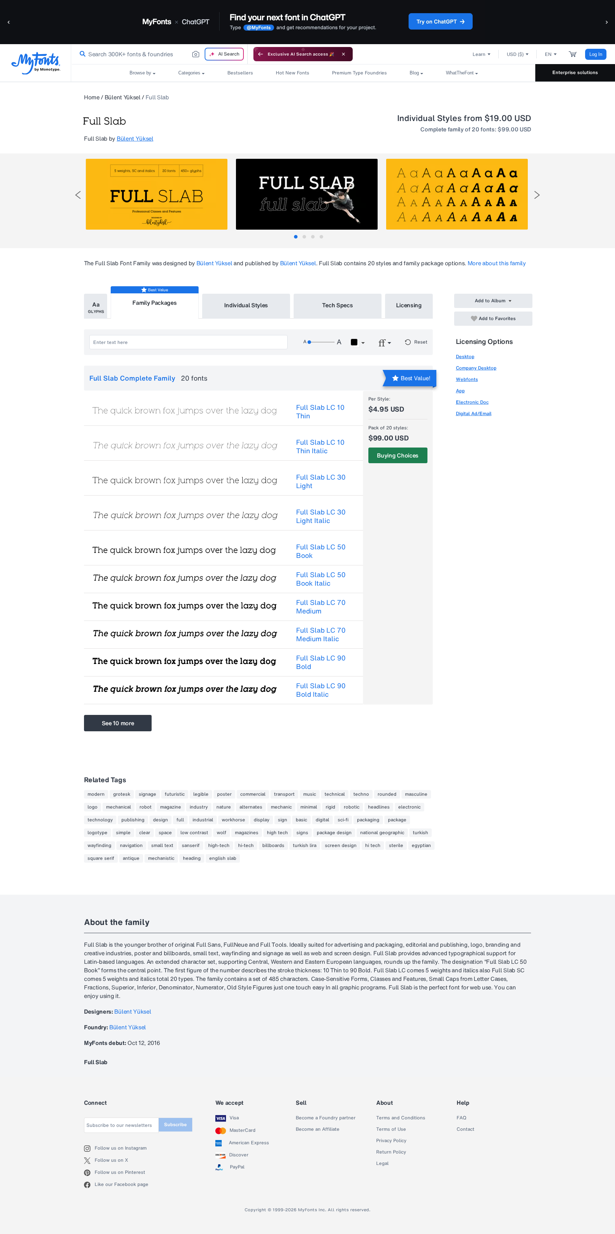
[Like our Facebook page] (89, 1185)
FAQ (461, 1118)
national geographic (382, 833)
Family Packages (154, 302)
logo (93, 807)
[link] (81, 54)
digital (322, 820)
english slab (222, 858)
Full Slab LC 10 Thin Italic (320, 446)
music (309, 794)
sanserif (191, 845)
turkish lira (304, 845)
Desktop (465, 356)
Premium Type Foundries (359, 72)
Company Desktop (476, 368)
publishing (132, 820)
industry (199, 807)
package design (334, 833)
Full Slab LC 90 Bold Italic (321, 690)
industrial (203, 820)
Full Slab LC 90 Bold (321, 662)
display (261, 820)
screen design (341, 845)
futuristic (175, 794)
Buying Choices (398, 455)
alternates (251, 807)
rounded (387, 794)
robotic (351, 807)
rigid (330, 807)
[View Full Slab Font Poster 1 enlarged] (156, 194)
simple (123, 833)
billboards (273, 845)
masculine (416, 794)
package (397, 820)
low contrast (194, 833)
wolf (221, 833)
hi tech (372, 845)
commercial (253, 794)
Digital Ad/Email (474, 413)
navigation (131, 845)
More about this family (497, 263)
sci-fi (343, 820)
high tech (277, 833)
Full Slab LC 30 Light (321, 481)
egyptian (421, 845)
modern (96, 794)
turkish (420, 833)
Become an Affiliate (318, 1129)
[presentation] (78, 195)
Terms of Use (391, 1129)
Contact (465, 1129)
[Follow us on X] (89, 1160)
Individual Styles (246, 305)
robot (146, 807)
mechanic (281, 807)
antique (131, 858)
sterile (396, 845)
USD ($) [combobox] (515, 54)
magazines (246, 833)
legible (201, 794)
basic (301, 820)
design (160, 820)
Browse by (140, 72)
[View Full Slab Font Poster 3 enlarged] (457, 194)
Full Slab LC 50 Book (321, 551)
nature (223, 807)
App (460, 390)
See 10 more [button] (118, 723)
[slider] (321, 342)
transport (284, 794)
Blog (414, 72)
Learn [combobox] (479, 54)
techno (361, 794)
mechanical (118, 807)
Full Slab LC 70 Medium (321, 606)
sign (282, 820)
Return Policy (391, 1152)
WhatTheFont (460, 72)
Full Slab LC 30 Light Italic (321, 516)
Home (92, 97)
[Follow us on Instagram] (89, 1148)
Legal (382, 1163)
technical (335, 794)
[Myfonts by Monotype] (36, 63)
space (165, 833)
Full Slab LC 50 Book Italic (321, 579)
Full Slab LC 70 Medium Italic (321, 634)
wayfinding (99, 845)
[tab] (295, 236)
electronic (409, 807)
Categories (189, 72)
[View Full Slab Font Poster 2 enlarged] (307, 194)
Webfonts (467, 379)
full (180, 820)
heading (192, 858)
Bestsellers (240, 72)
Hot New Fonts (292, 72)
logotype (97, 833)
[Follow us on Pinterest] (89, 1173)
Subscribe (175, 1124)
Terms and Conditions (400, 1118)
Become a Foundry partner (326, 1118)
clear (144, 833)
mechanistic (161, 858)
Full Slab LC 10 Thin (320, 411)
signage (147, 794)
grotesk (121, 794)
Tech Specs (337, 305)
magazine (170, 807)
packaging (368, 820)
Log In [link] (595, 54)
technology (100, 820)
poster (224, 794)
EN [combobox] (548, 54)
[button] (9, 22)
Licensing (409, 305)
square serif (101, 858)
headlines (379, 807)
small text (162, 845)
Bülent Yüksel (123, 97)
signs (302, 833)
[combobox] (159, 54)
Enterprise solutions (575, 72)
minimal (308, 807)
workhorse (233, 820)
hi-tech (246, 845)
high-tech (219, 845)
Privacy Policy (391, 1141)
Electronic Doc (472, 402)
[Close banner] (343, 54)
